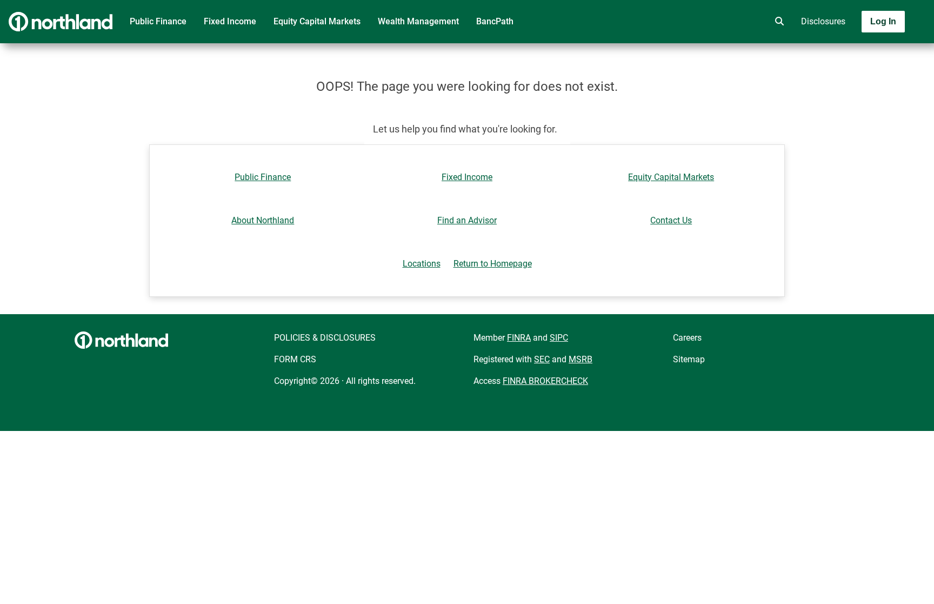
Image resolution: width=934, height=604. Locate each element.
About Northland (262, 220)
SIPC (559, 338)
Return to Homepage (492, 263)
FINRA (519, 338)
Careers (687, 338)
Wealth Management (418, 21)
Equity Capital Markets (317, 21)
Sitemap (689, 359)
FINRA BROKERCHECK (545, 381)
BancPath (494, 21)
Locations (422, 263)
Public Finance (158, 21)
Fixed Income (230, 21)
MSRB (580, 359)
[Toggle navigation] (848, 52)
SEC (542, 359)
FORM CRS (295, 359)
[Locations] (746, 21)
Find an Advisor (467, 220)
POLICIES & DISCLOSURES (325, 338)
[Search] (777, 21)
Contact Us (671, 220)
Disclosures (823, 21)
